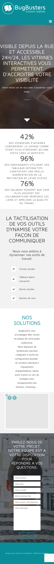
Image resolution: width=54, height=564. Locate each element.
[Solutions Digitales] (24, 8)
